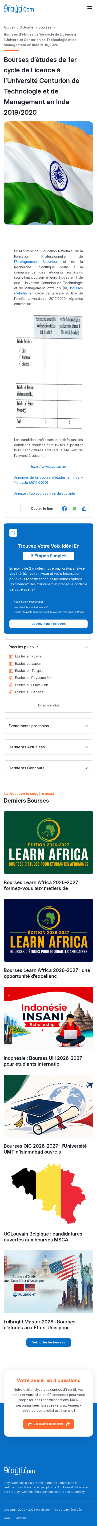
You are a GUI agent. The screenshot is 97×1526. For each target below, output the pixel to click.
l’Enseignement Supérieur (36, 262)
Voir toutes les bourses (48, 1342)
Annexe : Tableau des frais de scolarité (44, 493)
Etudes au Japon (28, 663)
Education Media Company (66, 1491)
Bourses (45, 27)
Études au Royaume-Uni (33, 678)
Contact (21, 1518)
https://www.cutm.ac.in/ (48, 466)
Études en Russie (28, 656)
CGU (7, 1518)
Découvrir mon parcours (48, 1423)
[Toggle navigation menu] (89, 8)
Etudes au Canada (29, 692)
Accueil (9, 27)
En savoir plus (48, 705)
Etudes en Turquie (29, 671)
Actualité (26, 27)
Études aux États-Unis (31, 685)
